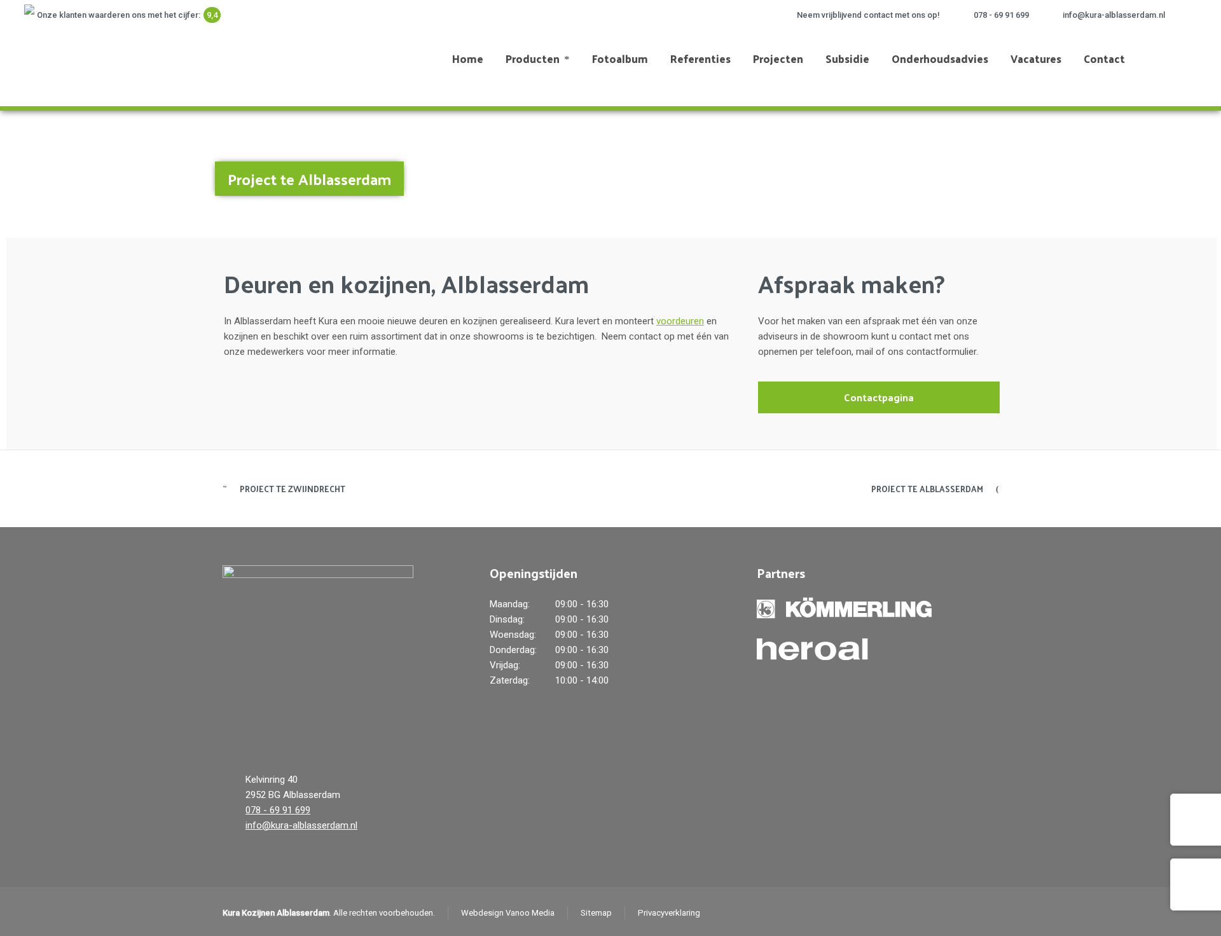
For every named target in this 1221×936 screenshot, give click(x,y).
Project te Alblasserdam (927, 488)
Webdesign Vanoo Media (508, 913)
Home (1079, 172)
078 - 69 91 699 (1001, 15)
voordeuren (680, 321)
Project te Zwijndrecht (292, 488)
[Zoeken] (1176, 58)
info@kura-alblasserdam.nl (1114, 15)
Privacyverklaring (669, 913)
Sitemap (596, 913)
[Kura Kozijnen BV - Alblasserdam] (79, 58)
